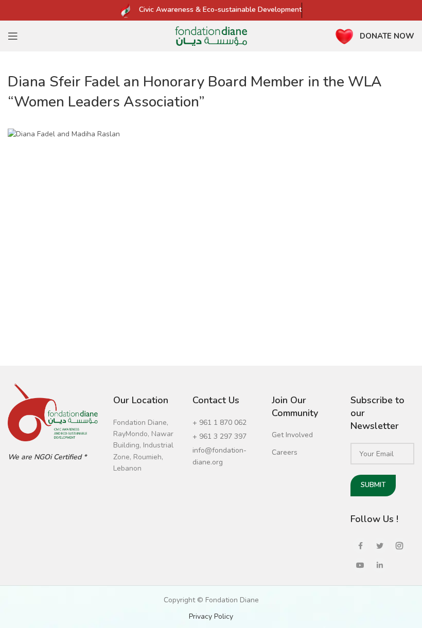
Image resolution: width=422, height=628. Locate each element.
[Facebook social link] (360, 545)
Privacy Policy (211, 616)
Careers (284, 452)
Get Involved (292, 435)
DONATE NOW (387, 36)
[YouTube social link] (360, 565)
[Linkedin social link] (380, 565)
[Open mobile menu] (13, 36)
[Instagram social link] (399, 545)
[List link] (224, 422)
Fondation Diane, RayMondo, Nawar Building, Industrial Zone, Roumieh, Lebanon (143, 446)
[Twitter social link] (380, 545)
